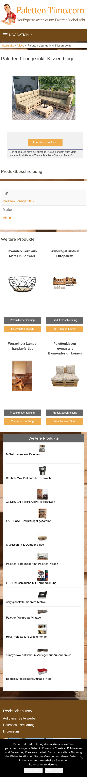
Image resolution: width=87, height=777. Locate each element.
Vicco (20, 45)
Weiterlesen (53, 770)
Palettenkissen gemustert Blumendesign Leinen (65, 348)
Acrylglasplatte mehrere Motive (26, 602)
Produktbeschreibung (22, 320)
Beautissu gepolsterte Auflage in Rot (29, 678)
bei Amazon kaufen (22, 328)
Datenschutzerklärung (19, 725)
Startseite (8, 45)
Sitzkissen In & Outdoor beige (25, 544)
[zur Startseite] (43, 14)
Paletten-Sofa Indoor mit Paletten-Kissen (32, 563)
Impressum (11, 731)
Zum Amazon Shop (45, 142)
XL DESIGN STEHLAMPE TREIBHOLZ (30, 501)
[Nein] (82, 758)
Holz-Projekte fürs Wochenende (26, 636)
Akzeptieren (33, 770)
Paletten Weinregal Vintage (23, 617)
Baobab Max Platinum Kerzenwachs (29, 478)
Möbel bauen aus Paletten (23, 454)
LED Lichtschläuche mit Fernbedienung (31, 582)
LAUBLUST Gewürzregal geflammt (28, 520)
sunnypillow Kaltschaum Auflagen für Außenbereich (38, 655)
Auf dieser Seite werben (20, 718)
